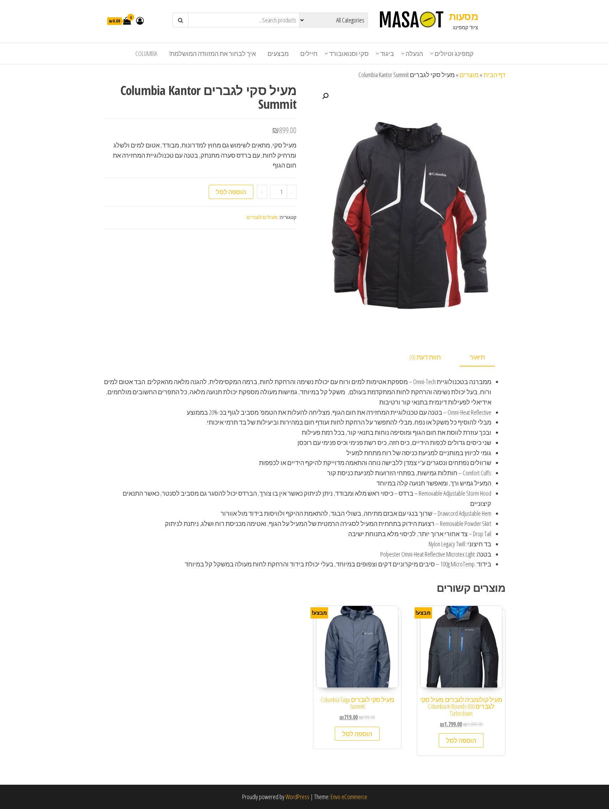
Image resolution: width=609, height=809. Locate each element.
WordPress (297, 796)
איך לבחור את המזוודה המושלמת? (212, 53)
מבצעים (278, 53)
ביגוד (387, 53)
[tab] (482, 357)
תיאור (477, 357)
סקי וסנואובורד (349, 53)
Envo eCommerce (349, 796)
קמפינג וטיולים (454, 53)
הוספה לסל (231, 192)
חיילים (309, 53)
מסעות (463, 16)
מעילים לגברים (262, 217)
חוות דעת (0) (425, 357)
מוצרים (469, 74)
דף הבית (494, 74)
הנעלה (414, 53)
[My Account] (140, 20)
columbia (146, 53)
